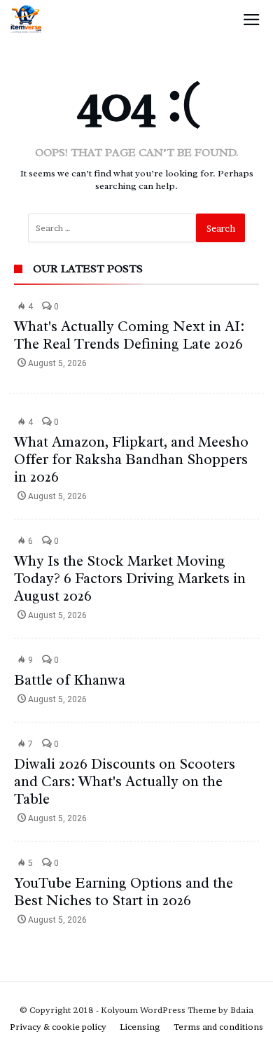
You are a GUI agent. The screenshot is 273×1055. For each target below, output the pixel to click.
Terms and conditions (218, 1026)
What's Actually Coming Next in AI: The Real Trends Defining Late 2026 (129, 335)
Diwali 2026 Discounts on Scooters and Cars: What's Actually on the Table (124, 781)
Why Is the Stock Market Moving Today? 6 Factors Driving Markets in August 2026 (130, 578)
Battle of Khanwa (69, 680)
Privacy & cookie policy (58, 1026)
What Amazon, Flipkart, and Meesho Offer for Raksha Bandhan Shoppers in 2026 (131, 459)
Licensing (140, 1026)
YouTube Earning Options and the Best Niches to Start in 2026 (123, 891)
